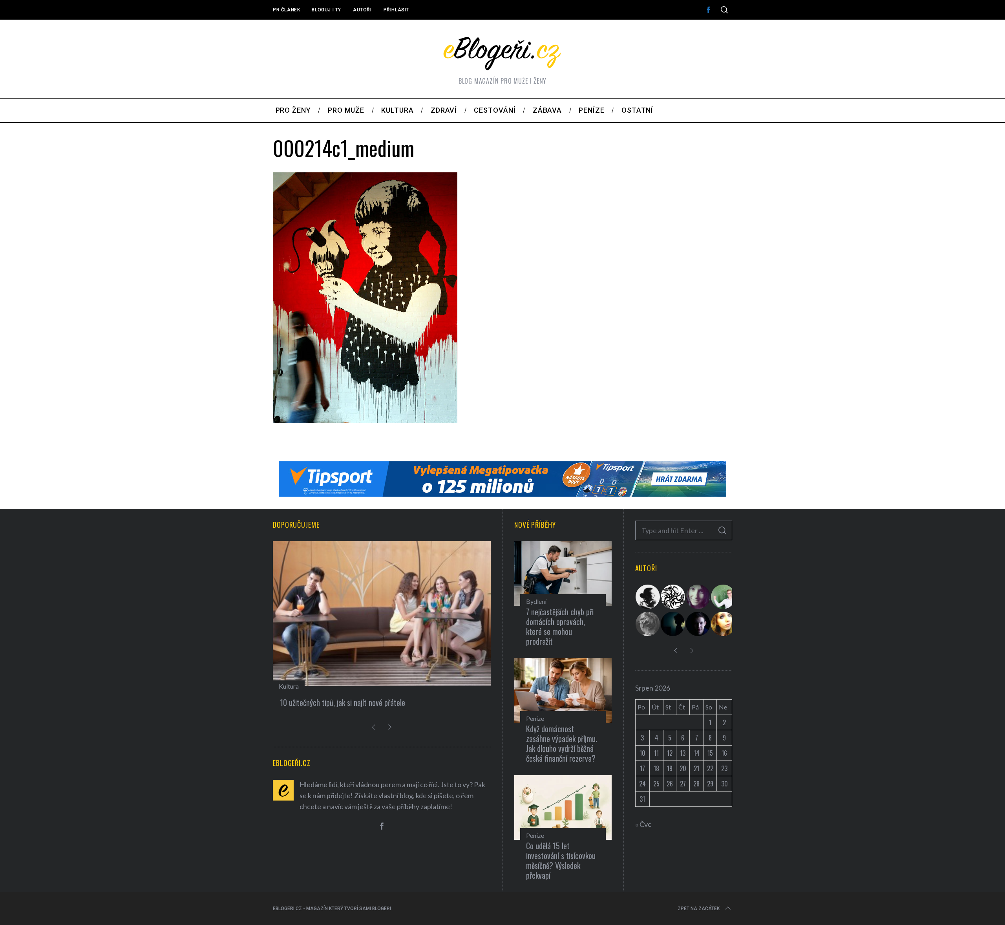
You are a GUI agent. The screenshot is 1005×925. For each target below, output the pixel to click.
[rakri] (648, 597)
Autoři (362, 10)
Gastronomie (313, 686)
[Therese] (648, 624)
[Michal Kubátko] (698, 624)
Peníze (535, 718)
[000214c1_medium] (365, 420)
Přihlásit (396, 10)
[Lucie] (698, 597)
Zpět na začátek (699, 908)
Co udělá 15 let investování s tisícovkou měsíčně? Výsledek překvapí (561, 860)
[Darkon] (673, 597)
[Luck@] (723, 624)
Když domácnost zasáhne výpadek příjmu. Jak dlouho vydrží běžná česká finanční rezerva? (561, 743)
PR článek (286, 10)
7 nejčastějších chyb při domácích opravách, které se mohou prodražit (560, 626)
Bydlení (536, 601)
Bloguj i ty (326, 10)
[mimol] (673, 624)
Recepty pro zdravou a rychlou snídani (352, 702)
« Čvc (643, 824)
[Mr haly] (723, 597)
